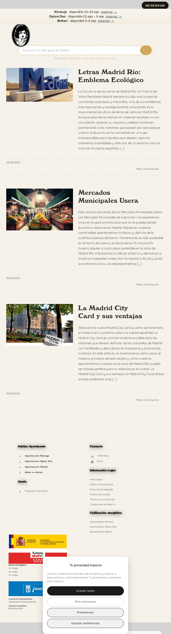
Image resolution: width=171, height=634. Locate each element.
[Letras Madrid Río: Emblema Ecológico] (39, 85)
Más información (148, 168)
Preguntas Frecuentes (36, 490)
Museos (112, 58)
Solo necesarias (85, 601)
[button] (118, 565)
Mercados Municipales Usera (108, 196)
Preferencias (85, 612)
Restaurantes (98, 58)
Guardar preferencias (85, 623)
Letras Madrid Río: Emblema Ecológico (110, 76)
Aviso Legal (96, 479)
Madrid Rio (74, 58)
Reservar (155, 5)
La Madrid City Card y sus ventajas (110, 312)
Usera (85, 58)
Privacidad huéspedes (101, 489)
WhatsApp (103, 455)
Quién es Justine (34, 472)
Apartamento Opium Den (38, 461)
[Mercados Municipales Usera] (39, 210)
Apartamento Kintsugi (37, 455)
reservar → (109, 12)
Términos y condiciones (102, 499)
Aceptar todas (85, 590)
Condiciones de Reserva (102, 504)
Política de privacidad (101, 484)
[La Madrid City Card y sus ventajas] (39, 325)
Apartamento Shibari (36, 466)
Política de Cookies (100, 494)
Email (100, 461)
